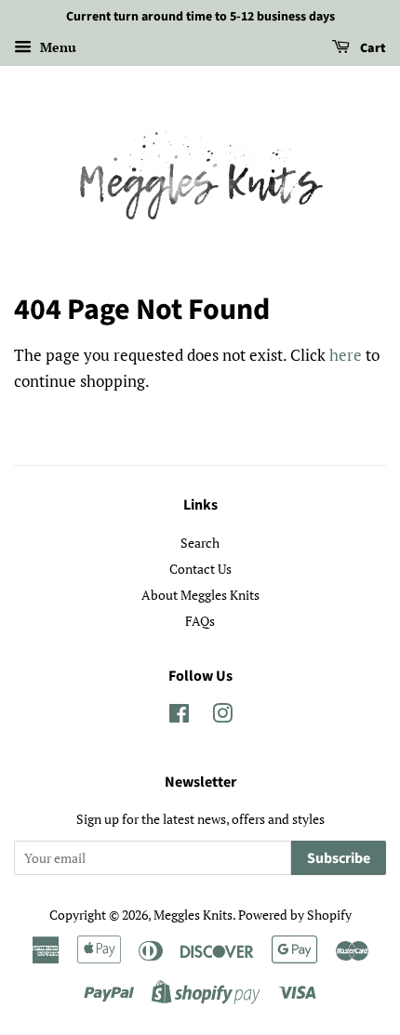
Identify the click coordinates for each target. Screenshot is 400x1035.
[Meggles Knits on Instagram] (222, 716)
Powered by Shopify (295, 914)
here (345, 354)
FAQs (200, 621)
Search (200, 542)
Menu (56, 47)
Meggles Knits (193, 914)
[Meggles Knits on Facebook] (179, 716)
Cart (371, 48)
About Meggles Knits (200, 595)
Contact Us (200, 568)
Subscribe (338, 858)
